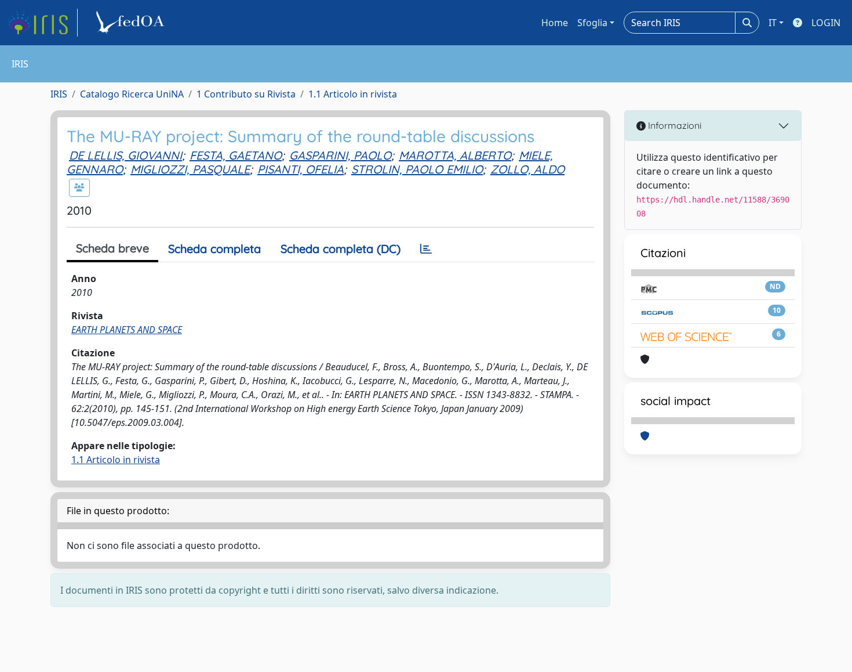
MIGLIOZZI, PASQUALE (190, 169)
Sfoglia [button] (592, 22)
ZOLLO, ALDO (527, 169)
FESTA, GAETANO (236, 155)
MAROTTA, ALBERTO (455, 155)
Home (554, 22)
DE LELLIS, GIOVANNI (125, 155)
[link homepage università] (132, 23)
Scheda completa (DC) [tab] (340, 248)
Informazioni (673, 125)
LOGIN (825, 22)
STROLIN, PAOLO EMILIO (417, 169)
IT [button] (773, 22)
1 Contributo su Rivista (246, 94)
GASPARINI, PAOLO (340, 155)
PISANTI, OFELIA (300, 169)
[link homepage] (42, 23)
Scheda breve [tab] (112, 248)
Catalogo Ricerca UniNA (132, 94)
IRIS (58, 94)
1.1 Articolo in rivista (352, 94)
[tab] (426, 249)
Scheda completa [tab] (214, 248)
